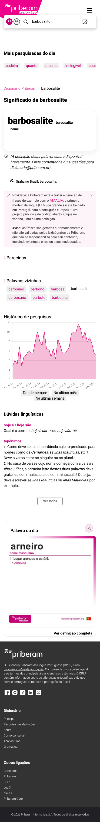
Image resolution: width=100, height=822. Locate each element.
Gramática (10, 747)
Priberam (10, 776)
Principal (9, 719)
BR (16, 21)
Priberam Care (13, 799)
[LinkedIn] (30, 695)
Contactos (10, 771)
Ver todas (50, 501)
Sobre (7, 730)
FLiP (7, 782)
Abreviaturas (12, 741)
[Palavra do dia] (89, 528)
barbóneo (16, 289)
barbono (37, 289)
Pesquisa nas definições (20, 724)
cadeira (12, 65)
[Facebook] (7, 695)
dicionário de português (24, 669)
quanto (31, 65)
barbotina (60, 297)
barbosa (57, 289)
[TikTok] (22, 695)
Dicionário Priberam (20, 88)
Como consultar (14, 735)
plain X (8, 793)
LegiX (7, 787)
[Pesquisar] (25, 21)
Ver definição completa (73, 633)
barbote (39, 297)
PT (9, 21)
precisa (51, 65)
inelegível (73, 65)
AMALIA (56, 200)
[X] (38, 695)
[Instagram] (14, 695)
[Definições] (85, 21)
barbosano (17, 297)
